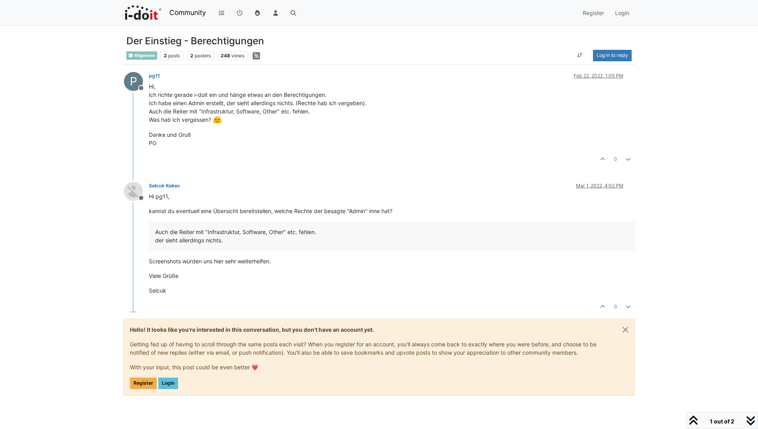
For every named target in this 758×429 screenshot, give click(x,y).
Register (143, 383)
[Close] (625, 329)
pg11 (154, 76)
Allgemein (144, 55)
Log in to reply (612, 55)
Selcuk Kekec (164, 186)
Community (187, 12)
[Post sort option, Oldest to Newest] (580, 55)
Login (168, 383)
